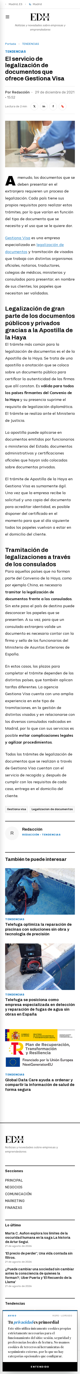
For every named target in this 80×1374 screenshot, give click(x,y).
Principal (14, 1180)
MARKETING (15, 1201)
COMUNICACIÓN (18, 1194)
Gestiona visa (16, 809)
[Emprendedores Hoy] (40, 16)
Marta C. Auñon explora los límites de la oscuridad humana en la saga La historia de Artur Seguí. (37, 1239)
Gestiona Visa (17, 237)
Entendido (40, 1366)
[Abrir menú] (8, 17)
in (43, 106)
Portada (10, 43)
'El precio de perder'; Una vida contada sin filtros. (39, 1257)
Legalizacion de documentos (52, 809)
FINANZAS (13, 1208)
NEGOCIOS (14, 1187)
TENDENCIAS (30, 43)
